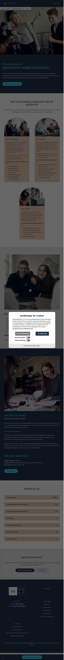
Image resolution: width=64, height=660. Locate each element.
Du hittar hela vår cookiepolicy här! (22, 328)
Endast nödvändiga (22, 333)
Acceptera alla (42, 333)
